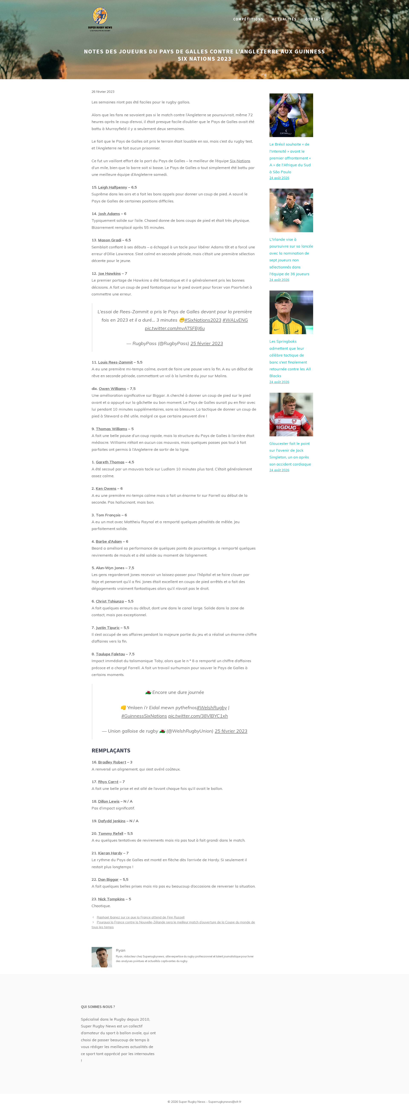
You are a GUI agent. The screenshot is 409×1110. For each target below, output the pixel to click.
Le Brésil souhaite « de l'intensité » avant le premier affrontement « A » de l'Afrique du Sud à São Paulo (290, 158)
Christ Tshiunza (110, 601)
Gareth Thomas (110, 462)
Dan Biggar (108, 879)
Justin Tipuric (108, 627)
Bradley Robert (112, 762)
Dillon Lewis (109, 801)
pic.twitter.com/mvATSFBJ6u (175, 328)
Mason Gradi (109, 240)
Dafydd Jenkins (111, 820)
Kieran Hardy (110, 853)
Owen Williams (112, 388)
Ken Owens (106, 488)
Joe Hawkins (109, 273)
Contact (314, 19)
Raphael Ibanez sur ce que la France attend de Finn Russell (140, 917)
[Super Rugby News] (100, 18)
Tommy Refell (110, 833)
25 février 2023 (206, 343)
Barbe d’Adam (109, 541)
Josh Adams (109, 213)
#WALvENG (235, 320)
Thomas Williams (111, 428)
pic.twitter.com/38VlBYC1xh (198, 716)
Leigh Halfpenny (112, 187)
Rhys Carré (108, 781)
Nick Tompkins (111, 899)
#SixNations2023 (202, 320)
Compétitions (248, 19)
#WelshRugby (212, 707)
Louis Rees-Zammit (115, 362)
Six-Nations (240, 160)
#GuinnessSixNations (144, 716)
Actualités (284, 19)
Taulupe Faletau (110, 654)
